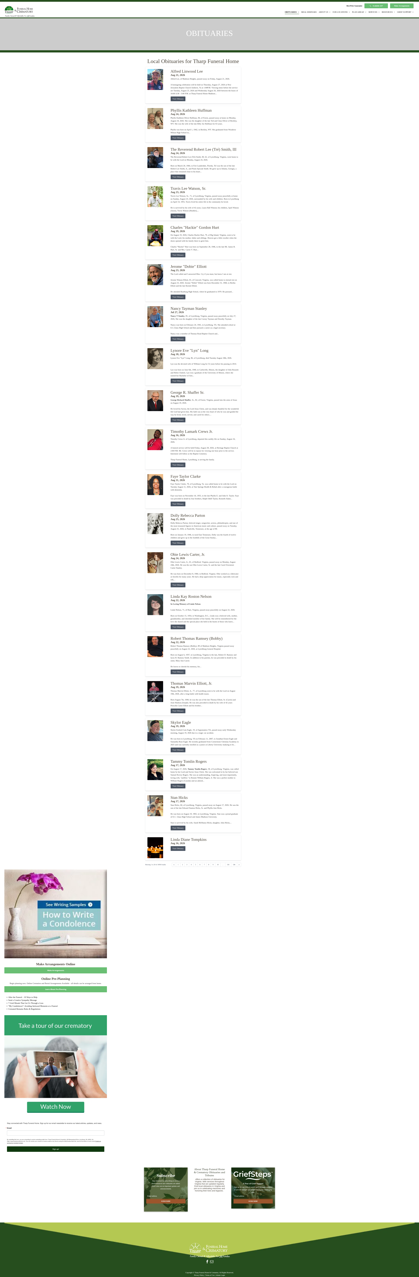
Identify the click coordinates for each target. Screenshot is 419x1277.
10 (218, 864)
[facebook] (207, 1262)
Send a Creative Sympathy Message (22, 1000)
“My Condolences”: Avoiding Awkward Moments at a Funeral (33, 1006)
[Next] (239, 865)
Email (9, 1128)
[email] (212, 1262)
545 (228, 864)
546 (234, 864)
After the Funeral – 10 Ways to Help (22, 997)
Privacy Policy (199, 1275)
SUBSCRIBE (165, 1201)
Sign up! (55, 1149)
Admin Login (220, 1275)
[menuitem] (292, 12)
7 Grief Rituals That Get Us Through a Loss (25, 1003)
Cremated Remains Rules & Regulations (24, 1009)
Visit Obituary (178, 99)
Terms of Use (210, 1275)
